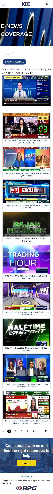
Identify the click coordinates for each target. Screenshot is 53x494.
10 (46, 431)
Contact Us (26, 463)
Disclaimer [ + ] (26, 476)
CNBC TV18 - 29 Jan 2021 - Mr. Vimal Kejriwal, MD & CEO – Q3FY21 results (26, 71)
